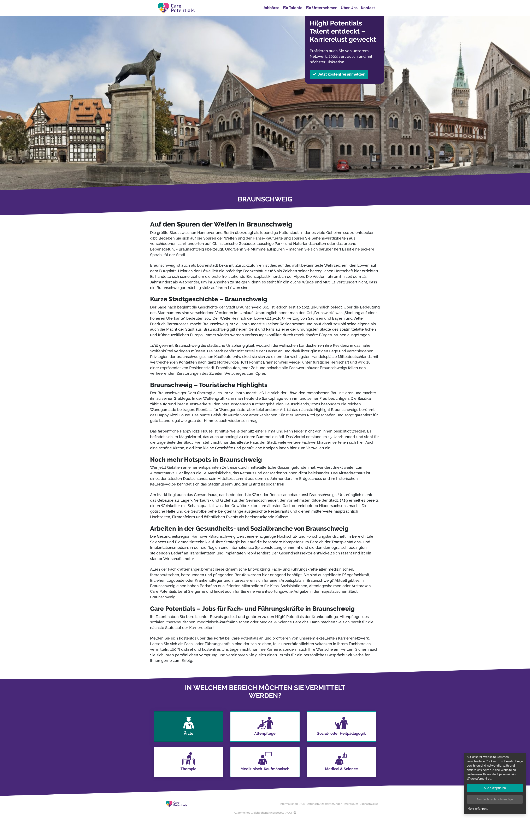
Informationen (289, 803)
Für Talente (292, 8)
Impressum (351, 803)
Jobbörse (271, 8)
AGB (302, 803)
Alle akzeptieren (495, 788)
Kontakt (368, 8)
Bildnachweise (369, 803)
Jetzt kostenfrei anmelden (341, 74)
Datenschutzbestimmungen (324, 803)
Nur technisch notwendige (495, 799)
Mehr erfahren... (477, 808)
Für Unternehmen (321, 8)
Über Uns (349, 8)
